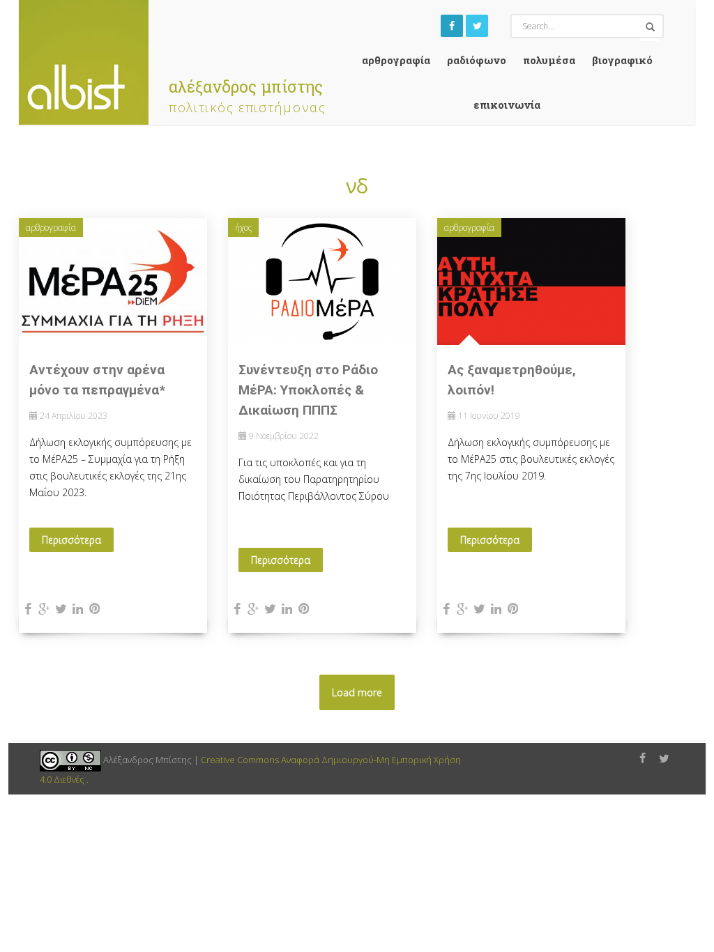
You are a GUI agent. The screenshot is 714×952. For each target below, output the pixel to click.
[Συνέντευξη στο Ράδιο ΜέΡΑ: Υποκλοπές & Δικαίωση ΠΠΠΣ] (322, 280)
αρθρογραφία (396, 60)
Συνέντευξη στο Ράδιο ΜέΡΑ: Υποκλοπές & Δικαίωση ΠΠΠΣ (308, 390)
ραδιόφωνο (476, 60)
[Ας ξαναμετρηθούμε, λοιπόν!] (531, 280)
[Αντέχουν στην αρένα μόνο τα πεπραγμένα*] (113, 280)
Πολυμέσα (549, 60)
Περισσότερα (71, 539)
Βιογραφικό (622, 60)
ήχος (243, 227)
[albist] (84, 59)
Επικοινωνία (506, 105)
